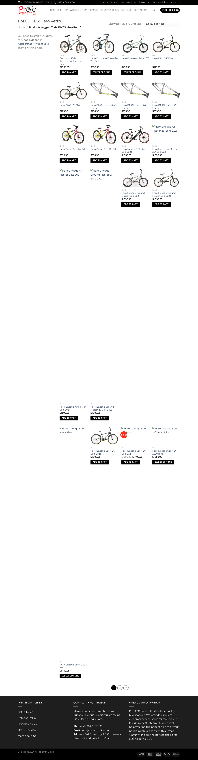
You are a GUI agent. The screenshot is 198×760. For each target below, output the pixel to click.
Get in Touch (25, 712)
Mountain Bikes (109, 10)
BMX (59, 10)
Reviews (126, 2)
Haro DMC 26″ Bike (70, 105)
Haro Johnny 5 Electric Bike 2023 (133, 150)
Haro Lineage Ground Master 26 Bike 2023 (102, 408)
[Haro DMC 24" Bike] (166, 43)
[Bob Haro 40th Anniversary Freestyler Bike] (73, 43)
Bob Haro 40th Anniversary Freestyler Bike (72, 61)
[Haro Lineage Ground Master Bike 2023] (166, 178)
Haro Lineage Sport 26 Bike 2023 (102, 452)
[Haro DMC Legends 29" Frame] (166, 90)
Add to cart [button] (69, 72)
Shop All (126, 10)
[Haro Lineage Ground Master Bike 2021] (135, 178)
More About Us (27, 735)
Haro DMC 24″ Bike (162, 58)
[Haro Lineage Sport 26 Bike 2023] (104, 436)
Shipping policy (141, 2)
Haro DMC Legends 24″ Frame (103, 106)
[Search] (154, 10)
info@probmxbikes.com (96, 730)
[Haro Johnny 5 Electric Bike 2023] (135, 134)
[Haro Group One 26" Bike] (104, 134)
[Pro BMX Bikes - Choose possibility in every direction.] (31, 10)
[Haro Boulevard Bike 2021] (135, 43)
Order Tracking (110, 2)
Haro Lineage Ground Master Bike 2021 (133, 194)
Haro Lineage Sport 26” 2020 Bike (164, 452)
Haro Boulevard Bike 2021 (135, 58)
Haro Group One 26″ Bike (104, 149)
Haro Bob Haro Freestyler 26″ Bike (104, 60)
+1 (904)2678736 (92, 726)
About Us (175, 2)
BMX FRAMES (91, 10)
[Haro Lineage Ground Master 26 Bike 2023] (104, 285)
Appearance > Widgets (32, 43)
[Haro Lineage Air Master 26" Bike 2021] (166, 134)
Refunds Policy (160, 2)
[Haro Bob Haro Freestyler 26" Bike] (104, 43)
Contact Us (140, 10)
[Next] (126, 687)
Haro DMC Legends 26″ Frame (133, 106)
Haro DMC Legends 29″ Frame (164, 106)
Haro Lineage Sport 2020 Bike (73, 666)
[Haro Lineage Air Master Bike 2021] (73, 285)
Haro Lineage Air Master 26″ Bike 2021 (165, 150)
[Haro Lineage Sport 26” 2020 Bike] (166, 436)
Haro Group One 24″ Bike (73, 149)
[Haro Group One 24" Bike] (73, 134)
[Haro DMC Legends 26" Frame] (135, 90)
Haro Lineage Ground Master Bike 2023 (164, 194)
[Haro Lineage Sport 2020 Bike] (73, 543)
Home (51, 10)
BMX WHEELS (72, 10)
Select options (101, 72)
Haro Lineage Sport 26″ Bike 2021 (133, 452)
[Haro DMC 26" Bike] (73, 90)
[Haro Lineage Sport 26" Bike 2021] (135, 436)
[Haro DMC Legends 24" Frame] (104, 90)
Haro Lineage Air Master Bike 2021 (73, 408)
